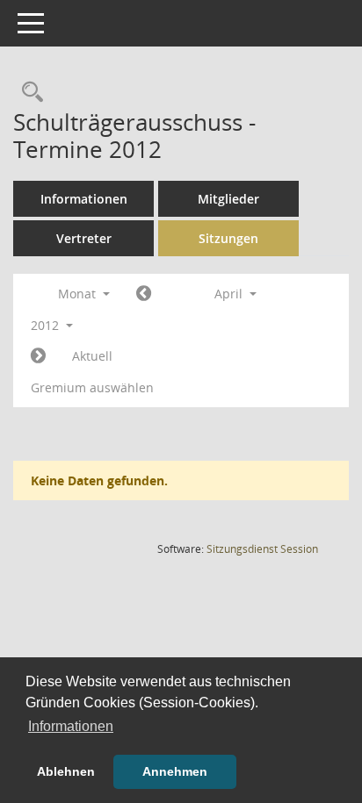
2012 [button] (46, 325)
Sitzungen (228, 238)
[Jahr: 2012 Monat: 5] (38, 356)
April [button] (230, 293)
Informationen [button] (70, 726)
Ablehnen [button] (66, 771)
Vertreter (84, 238)
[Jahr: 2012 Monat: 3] (143, 294)
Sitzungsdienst (262, 548)
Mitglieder (228, 198)
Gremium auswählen (92, 387)
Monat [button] (78, 293)
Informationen (83, 198)
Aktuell (92, 356)
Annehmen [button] (174, 771)
